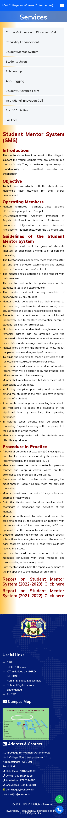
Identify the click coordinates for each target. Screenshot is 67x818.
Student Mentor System (22, 52)
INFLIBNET (13, 676)
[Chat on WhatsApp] (59, 799)
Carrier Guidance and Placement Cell (31, 32)
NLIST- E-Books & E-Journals (24, 680)
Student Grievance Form (22, 91)
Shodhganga (14, 689)
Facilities (12, 120)
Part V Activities (17, 110)
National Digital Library (20, 685)
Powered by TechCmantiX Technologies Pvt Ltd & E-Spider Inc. (30, 812)
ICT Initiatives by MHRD (21, 671)
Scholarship (14, 71)
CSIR (10, 662)
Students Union (16, 61)
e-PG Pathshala (16, 667)
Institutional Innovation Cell (24, 100)
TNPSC (11, 694)
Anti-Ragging (15, 81)
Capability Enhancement (22, 42)
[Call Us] (59, 810)
